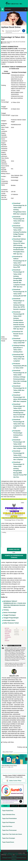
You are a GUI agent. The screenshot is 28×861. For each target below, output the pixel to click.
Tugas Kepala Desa (7, 810)
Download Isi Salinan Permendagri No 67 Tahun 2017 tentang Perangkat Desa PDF (20, 262)
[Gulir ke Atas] (26, 858)
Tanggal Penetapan (4, 107)
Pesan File (14, 857)
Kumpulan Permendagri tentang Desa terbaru (17, 434)
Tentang (3, 85)
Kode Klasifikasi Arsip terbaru (9, 765)
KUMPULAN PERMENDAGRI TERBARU (14, 556)
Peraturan (10, 645)
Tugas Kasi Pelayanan (8, 822)
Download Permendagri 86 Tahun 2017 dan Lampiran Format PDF (19, 424)
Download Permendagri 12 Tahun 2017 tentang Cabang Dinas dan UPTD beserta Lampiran (19, 304)
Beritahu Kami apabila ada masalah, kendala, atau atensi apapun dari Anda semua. (12, 573)
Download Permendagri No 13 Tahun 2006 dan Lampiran (20, 389)
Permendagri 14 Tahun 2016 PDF (13, 38)
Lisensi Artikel (9, 854)
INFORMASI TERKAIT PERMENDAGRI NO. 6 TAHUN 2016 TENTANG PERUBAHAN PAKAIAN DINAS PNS (14, 604)
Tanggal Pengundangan (5, 114)
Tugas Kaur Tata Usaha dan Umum (12, 834)
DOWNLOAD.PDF (14, 549)
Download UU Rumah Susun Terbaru (18, 334)
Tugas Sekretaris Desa (8, 814)
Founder (9, 857)
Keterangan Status (4, 184)
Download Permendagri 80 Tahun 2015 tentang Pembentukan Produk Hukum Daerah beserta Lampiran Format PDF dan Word (19, 320)
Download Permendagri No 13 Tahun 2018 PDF (20, 341)
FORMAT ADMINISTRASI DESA (10, 853)
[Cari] (25, 9)
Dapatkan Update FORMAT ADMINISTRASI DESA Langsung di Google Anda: (14, 776)
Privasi (23, 857)
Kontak (19, 857)
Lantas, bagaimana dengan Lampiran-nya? (14, 562)
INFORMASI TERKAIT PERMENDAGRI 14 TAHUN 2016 (14, 67)
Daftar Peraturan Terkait (4, 339)
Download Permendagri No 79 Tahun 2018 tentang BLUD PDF (20, 293)
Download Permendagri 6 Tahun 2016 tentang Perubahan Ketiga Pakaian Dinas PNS (20, 231)
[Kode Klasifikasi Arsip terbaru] (14, 759)
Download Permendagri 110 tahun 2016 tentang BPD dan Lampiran (20, 398)
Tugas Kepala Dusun (8, 842)
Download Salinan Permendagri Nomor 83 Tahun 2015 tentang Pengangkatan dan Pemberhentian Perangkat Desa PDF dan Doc (19, 246)
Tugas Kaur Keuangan (8, 838)
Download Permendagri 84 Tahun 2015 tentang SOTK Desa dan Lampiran (20, 455)
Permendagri (17, 645)
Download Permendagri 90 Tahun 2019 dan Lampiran (18, 220)
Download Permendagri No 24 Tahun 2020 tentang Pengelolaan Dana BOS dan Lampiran (20, 208)
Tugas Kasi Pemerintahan (9, 818)
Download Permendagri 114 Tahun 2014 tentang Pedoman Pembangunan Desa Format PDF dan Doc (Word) (19, 410)
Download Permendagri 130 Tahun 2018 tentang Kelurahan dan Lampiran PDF (19, 444)
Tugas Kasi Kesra (7, 826)
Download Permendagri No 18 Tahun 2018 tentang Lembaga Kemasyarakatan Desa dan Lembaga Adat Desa (20, 377)
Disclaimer (14, 859)
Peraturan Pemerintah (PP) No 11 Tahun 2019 (20, 366)
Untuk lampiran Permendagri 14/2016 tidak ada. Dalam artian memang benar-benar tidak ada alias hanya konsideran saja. (14, 567)
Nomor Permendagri (5, 101)
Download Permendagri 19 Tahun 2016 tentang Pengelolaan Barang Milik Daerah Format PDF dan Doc (20, 469)
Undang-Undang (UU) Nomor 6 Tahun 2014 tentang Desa (19, 349)
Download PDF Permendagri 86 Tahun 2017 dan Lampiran (18, 358)
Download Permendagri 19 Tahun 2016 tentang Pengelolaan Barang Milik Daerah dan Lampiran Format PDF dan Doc (19, 278)
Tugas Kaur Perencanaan (9, 830)
